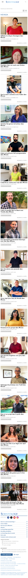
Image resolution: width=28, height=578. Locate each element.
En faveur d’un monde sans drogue (11, 565)
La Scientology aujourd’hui (7, 529)
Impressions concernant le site (9, 543)
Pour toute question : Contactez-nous (10, 541)
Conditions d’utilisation (12, 574)
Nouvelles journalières (6, 531)
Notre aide (3, 535)
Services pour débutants (6, 525)
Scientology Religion (4, 558)
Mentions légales (20, 574)
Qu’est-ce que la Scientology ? (8, 521)
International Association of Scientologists (8, 563)
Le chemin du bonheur (21, 563)
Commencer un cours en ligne (6, 560)
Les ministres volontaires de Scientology (8, 562)
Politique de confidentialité (15, 573)
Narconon (2, 565)
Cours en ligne (4, 523)
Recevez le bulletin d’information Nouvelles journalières (14, 549)
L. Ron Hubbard (3, 557)
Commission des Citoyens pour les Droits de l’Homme (11, 570)
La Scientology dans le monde (8, 533)
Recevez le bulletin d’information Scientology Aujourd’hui (14, 551)
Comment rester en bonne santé (8, 537)
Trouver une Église (7, 545)
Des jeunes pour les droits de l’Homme (8, 568)
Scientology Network (17, 557)
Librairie (3, 527)
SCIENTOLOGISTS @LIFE (6, 41)
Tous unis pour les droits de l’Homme (8, 566)
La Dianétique (9, 557)
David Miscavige (12, 558)
